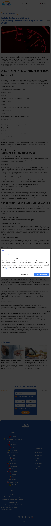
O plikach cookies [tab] (42, 254)
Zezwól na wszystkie (41, 274)
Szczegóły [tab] (25, 254)
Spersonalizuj (24, 274)
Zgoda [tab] (8, 254)
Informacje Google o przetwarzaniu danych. (16, 269)
